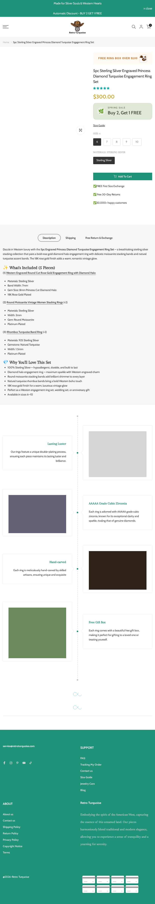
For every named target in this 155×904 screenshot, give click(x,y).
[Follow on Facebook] (4, 763)
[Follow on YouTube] (24, 763)
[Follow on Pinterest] (17, 763)
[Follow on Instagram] (11, 763)
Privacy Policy (11, 839)
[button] (101, 88)
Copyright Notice (12, 846)
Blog (83, 790)
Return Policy (10, 833)
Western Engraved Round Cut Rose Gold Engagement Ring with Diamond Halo (51, 273)
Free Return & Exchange (98, 238)
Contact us (86, 771)
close (8, 8)
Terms (6, 852)
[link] (26, 26)
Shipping (71, 238)
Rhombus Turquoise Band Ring (24, 332)
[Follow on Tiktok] (30, 763)
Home (6, 42)
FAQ (82, 758)
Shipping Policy (11, 827)
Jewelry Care (87, 783)
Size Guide (99, 125)
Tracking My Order (91, 764)
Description (49, 238)
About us (8, 814)
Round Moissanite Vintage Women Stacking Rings (35, 302)
